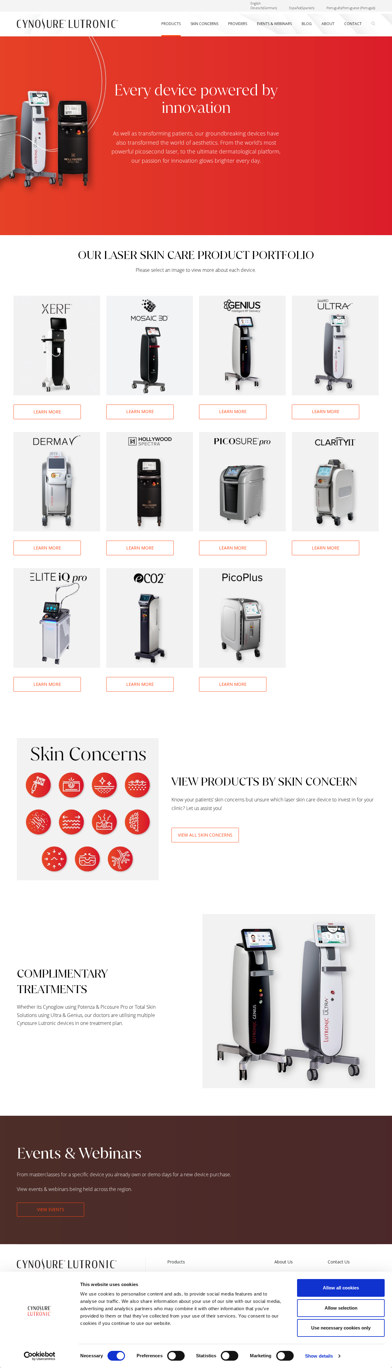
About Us (283, 1262)
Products (176, 1262)
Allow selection (341, 1308)
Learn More (140, 411)
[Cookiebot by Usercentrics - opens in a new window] (39, 1356)
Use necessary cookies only (341, 1327)
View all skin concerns (205, 835)
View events (50, 1209)
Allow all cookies (341, 1287)
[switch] (176, 1356)
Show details (319, 1356)
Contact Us (339, 1262)
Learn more (47, 412)
